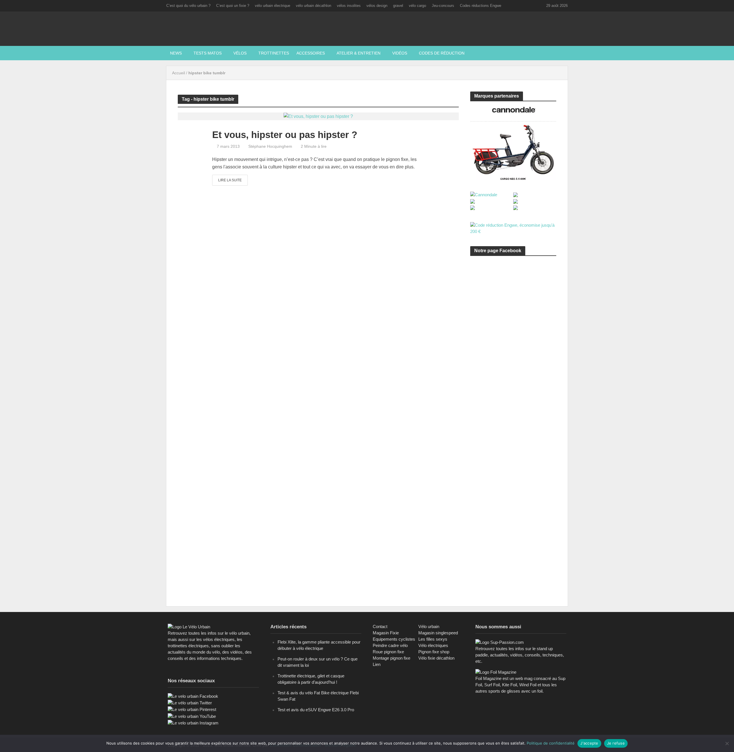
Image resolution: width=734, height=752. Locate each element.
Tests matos (208, 53)
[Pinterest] (192, 709)
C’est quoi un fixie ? (232, 5)
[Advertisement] (513, 315)
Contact (380, 626)
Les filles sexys (432, 639)
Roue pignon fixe (388, 651)
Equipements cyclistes (394, 639)
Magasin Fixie (386, 632)
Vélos (240, 53)
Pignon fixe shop (433, 651)
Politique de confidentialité (551, 743)
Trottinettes (273, 53)
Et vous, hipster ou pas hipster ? (284, 134)
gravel (398, 5)
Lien (376, 664)
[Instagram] (193, 722)
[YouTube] (192, 716)
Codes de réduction (441, 53)
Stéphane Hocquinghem (270, 146)
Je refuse (616, 743)
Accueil (178, 73)
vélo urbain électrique (272, 5)
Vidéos (399, 53)
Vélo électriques (433, 645)
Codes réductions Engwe (480, 5)
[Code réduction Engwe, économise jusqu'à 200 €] (513, 228)
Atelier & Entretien (358, 53)
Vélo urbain (428, 626)
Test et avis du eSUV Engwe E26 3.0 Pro (316, 709)
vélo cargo (417, 5)
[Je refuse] (727, 743)
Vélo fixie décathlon (436, 658)
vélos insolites (349, 5)
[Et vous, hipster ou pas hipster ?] (318, 116)
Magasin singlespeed (438, 632)
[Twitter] (190, 702)
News (176, 53)
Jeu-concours (443, 5)
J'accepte (589, 743)
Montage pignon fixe (391, 658)
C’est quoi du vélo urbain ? (188, 5)
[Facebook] (193, 695)
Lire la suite (230, 180)
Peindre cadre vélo (390, 645)
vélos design (376, 5)
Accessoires (310, 53)
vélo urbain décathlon (313, 5)
